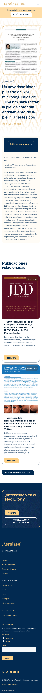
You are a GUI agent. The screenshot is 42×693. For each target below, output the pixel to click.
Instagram (6, 599)
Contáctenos (7, 585)
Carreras (5, 573)
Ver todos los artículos (18, 472)
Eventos (5, 560)
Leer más (11, 358)
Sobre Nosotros (8, 556)
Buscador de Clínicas (9, 615)
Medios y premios (8, 565)
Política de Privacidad (10, 684)
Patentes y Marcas (9, 569)
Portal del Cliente (8, 611)
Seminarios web (8, 590)
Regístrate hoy (21, 14)
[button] (37, 4)
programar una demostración (21, 521)
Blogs (4, 594)
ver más (12, 513)
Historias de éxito (8, 603)
